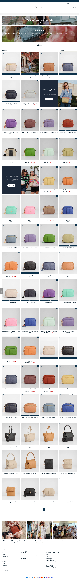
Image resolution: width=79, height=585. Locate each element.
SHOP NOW (49, 99)
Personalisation (4, 565)
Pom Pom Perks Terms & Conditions (8, 558)
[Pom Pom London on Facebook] (24, 558)
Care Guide (4, 561)
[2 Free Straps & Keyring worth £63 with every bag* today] (14, 530)
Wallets (35, 10)
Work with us (4, 563)
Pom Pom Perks (56, 10)
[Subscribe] (36, 555)
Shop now (14, 544)
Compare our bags (5, 567)
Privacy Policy (4, 568)
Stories (49, 10)
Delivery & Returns (5, 549)
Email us (47, 554)
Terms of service (5, 556)
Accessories (42, 10)
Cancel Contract (5, 570)
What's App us (48, 556)
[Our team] (65, 530)
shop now (39, 543)
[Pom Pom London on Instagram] (21, 558)
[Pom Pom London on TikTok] (26, 558)
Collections (40, 43)
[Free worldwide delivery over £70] (39, 530)
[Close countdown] (77, 14)
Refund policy (4, 559)
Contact (6, 3)
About (3, 3)
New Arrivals (18, 10)
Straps (30, 10)
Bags (25, 10)
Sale (63, 10)
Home (37, 43)
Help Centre (4, 552)
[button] (3, 53)
